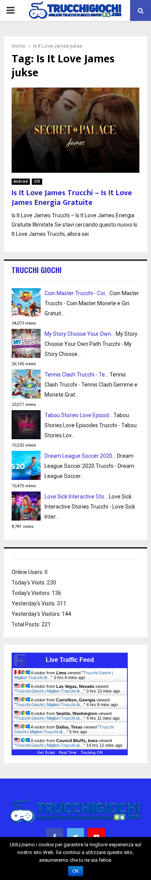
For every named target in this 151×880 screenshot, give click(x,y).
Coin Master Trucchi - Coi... (76, 293)
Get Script (46, 752)
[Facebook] (54, 836)
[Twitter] (75, 836)
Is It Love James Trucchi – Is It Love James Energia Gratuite (72, 197)
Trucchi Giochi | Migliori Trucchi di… (50, 691)
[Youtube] (96, 836)
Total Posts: (26, 624)
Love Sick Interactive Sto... (76, 496)
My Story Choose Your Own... (80, 334)
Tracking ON (92, 752)
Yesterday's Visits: (34, 603)
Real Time (68, 752)
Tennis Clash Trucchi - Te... (76, 374)
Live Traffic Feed (70, 660)
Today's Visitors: (32, 593)
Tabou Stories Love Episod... (78, 415)
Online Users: (28, 572)
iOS (37, 181)
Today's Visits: (29, 582)
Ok (75, 871)
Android (21, 181)
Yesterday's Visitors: (37, 614)
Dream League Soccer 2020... (80, 456)
